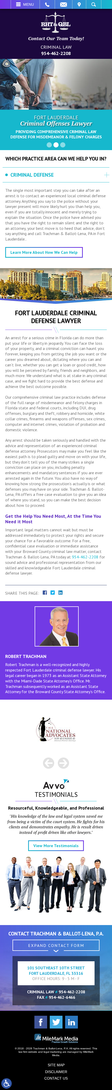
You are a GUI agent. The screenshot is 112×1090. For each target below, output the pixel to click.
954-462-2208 (56, 53)
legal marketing (52, 1051)
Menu (28, 4)
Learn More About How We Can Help (44, 252)
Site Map (56, 1065)
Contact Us (56, 1078)
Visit (79, 4)
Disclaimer (56, 1072)
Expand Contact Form (56, 945)
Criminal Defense (32, 174)
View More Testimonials (56, 845)
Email (63, 4)
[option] (56, 729)
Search (93, 4)
